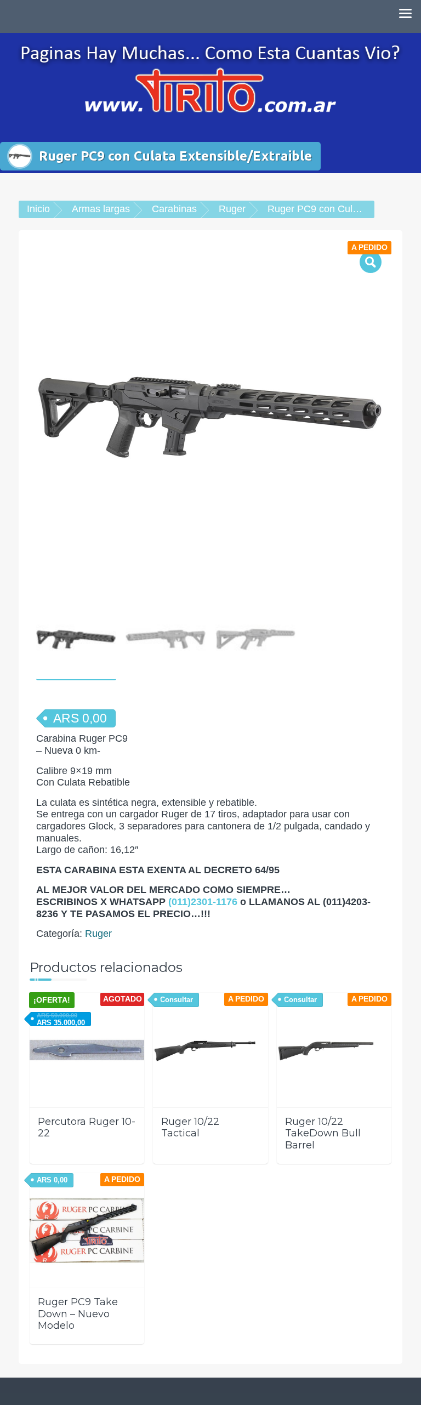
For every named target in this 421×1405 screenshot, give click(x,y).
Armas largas (101, 208)
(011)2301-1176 (202, 901)
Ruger (232, 208)
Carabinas (174, 208)
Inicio (38, 208)
